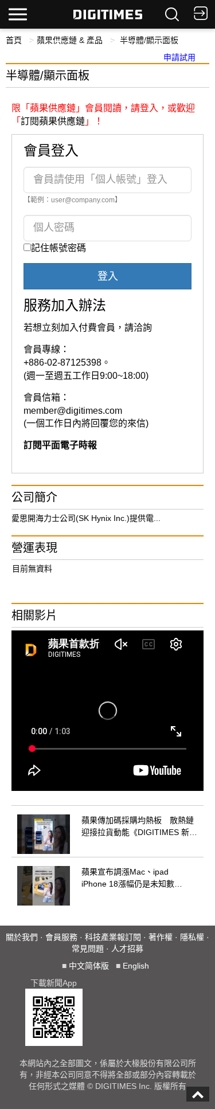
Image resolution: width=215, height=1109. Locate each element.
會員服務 (61, 937)
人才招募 (127, 948)
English (136, 965)
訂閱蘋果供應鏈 (53, 121)
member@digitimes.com (73, 411)
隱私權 (192, 937)
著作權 (160, 937)
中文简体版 (89, 965)
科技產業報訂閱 (113, 937)
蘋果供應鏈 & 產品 (70, 40)
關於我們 (22, 937)
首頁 (14, 40)
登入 (107, 276)
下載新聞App (53, 982)
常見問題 (88, 948)
